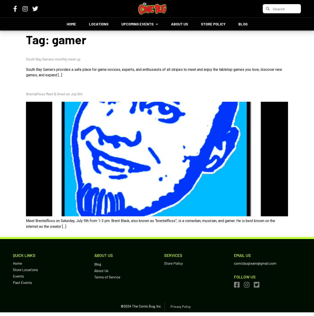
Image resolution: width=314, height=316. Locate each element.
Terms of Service (107, 277)
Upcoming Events (137, 24)
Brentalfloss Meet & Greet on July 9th (54, 94)
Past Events (22, 282)
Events (18, 276)
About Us (179, 24)
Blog (243, 24)
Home (71, 24)
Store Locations (25, 269)
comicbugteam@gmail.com (255, 263)
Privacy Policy (180, 306)
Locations (98, 24)
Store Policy (213, 24)
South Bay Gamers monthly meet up (53, 59)
